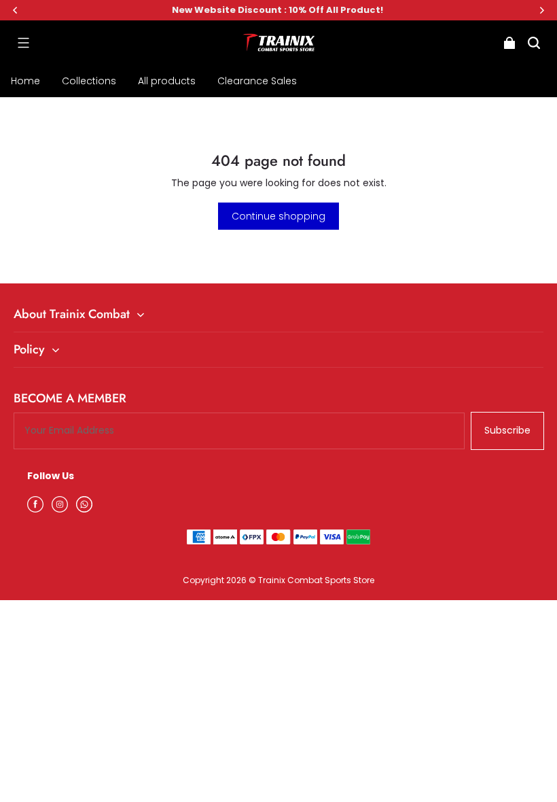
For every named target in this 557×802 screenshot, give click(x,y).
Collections (89, 81)
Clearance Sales (257, 81)
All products (167, 81)
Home (25, 81)
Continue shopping (278, 216)
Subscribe (507, 430)
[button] (23, 42)
